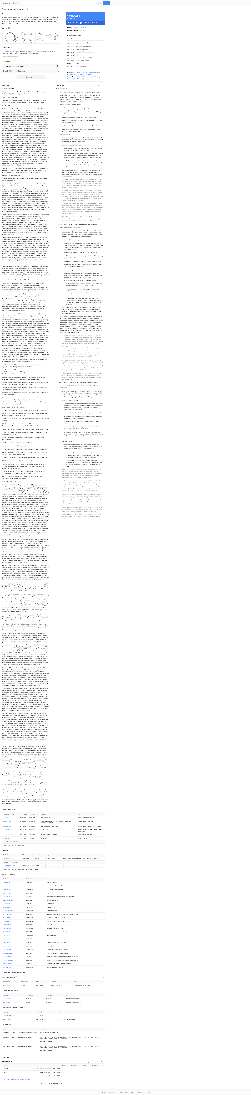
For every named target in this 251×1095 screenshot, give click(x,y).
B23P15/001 (8, 51)
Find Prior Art (86, 23)
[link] (31, 53)
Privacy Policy (140, 1092)
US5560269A (7, 829)
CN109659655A (7, 858)
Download (92, 1062)
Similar (96, 23)
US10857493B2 (7, 886)
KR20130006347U (8, 960)
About (103, 1092)
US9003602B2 (7, 921)
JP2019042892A (7, 925)
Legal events (92, 72)
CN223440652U (7, 953)
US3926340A (7, 817)
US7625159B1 (7, 942)
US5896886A (7, 907)
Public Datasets (123, 1092)
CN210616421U (7, 932)
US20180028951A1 (8, 866)
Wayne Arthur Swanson (79, 27)
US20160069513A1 (8, 910)
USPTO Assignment (97, 77)
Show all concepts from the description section (16, 1079)
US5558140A (7, 826)
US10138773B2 (7, 914)
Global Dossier (78, 79)
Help (148, 1092)
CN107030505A (7, 956)
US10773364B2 (7, 949)
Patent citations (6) (75, 72)
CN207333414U (7, 918)
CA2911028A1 (7, 939)
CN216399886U (7, 928)
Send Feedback (112, 1092)
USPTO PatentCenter (85, 77)
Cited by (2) (84, 72)
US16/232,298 (7, 1002)
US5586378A (7, 882)
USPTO (78, 77)
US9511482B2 (7, 893)
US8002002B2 (7, 838)
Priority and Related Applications (83, 74)
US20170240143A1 (8, 896)
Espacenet (70, 79)
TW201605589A (7, 963)
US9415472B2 (7, 889)
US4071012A (7, 821)
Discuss (85, 79)
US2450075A (7, 935)
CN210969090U (7, 967)
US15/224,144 (7, 985)
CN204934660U (7, 946)
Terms (132, 1092)
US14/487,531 (7, 998)
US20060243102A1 (8, 903)
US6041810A (7, 834)
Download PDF (74, 23)
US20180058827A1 (8, 900)
